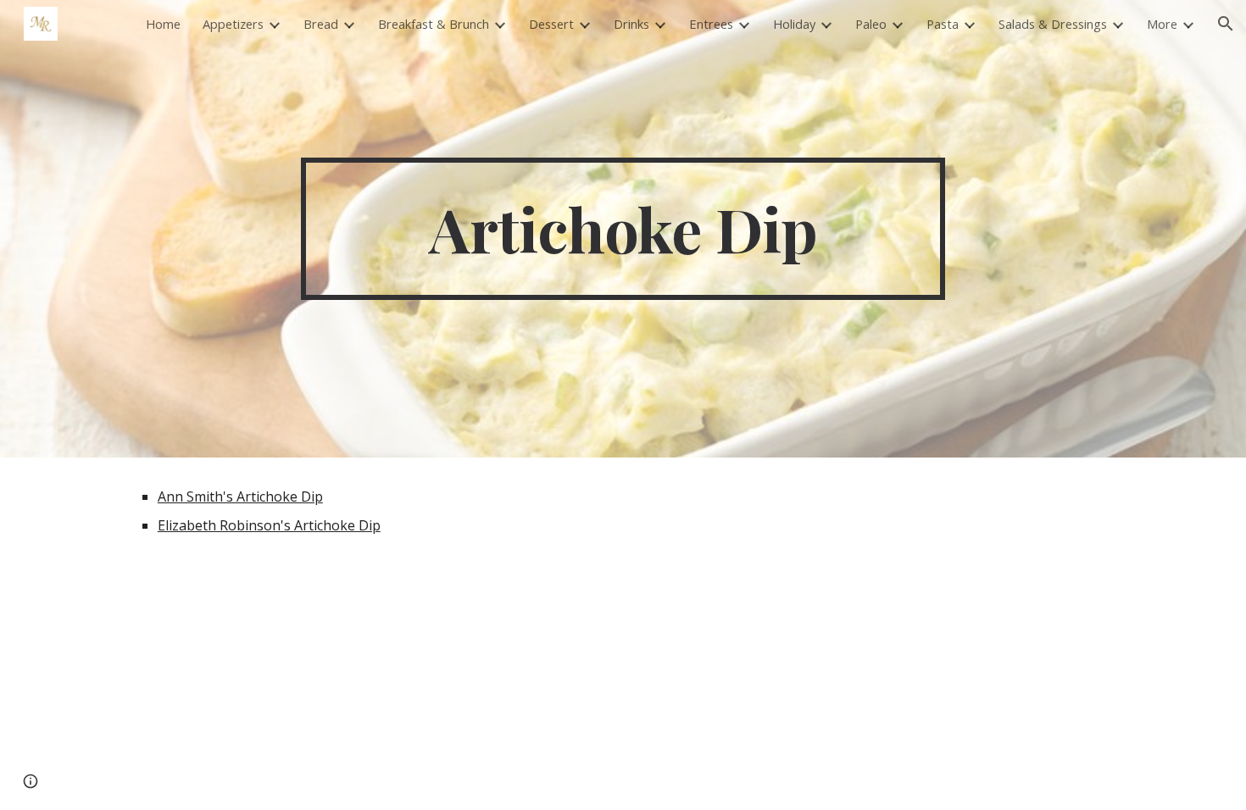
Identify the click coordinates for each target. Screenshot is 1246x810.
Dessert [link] (551, 23)
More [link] (1162, 23)
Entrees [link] (711, 23)
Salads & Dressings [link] (1052, 23)
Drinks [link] (631, 23)
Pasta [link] (942, 23)
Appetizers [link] (233, 23)
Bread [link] (320, 23)
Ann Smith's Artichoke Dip (240, 496)
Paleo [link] (871, 23)
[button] (1225, 23)
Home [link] (163, 23)
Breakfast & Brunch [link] (433, 23)
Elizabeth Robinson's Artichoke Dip (269, 525)
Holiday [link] (794, 23)
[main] (623, 229)
